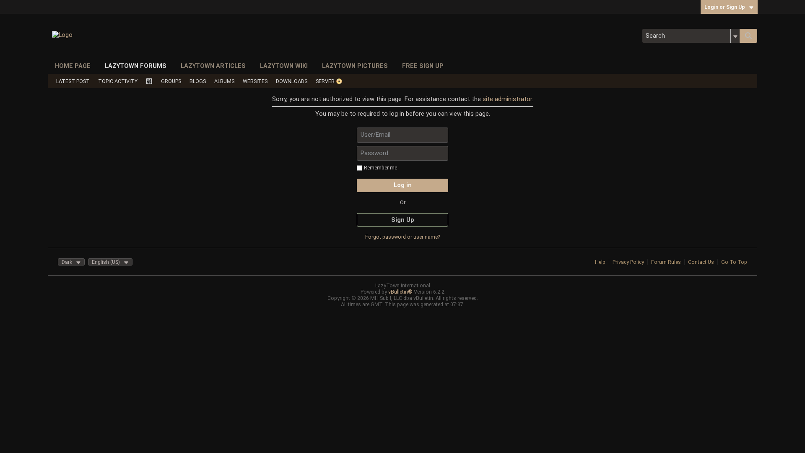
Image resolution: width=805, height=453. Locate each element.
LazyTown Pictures (355, 66)
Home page (73, 66)
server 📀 (329, 81)
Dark (67, 262)
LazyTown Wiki (284, 66)
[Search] (748, 36)
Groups (171, 81)
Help (600, 262)
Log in (403, 185)
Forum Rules (666, 262)
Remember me (380, 167)
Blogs (198, 81)
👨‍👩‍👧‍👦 (149, 81)
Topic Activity (118, 81)
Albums (224, 81)
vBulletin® (400, 292)
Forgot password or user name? (402, 237)
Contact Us (701, 262)
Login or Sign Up (724, 7)
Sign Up (402, 220)
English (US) (106, 262)
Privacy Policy (628, 262)
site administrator (507, 99)
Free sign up (423, 66)
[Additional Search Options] (735, 36)
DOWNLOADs (291, 81)
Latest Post (73, 81)
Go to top (734, 262)
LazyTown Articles (213, 66)
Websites (255, 81)
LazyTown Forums (135, 66)
